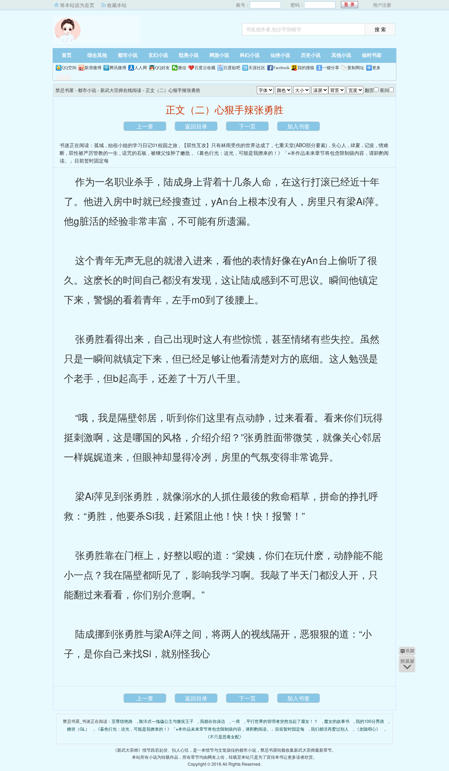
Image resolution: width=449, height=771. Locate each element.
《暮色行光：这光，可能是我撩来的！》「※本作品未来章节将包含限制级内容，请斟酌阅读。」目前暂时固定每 (200, 729)
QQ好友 (162, 67)
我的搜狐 (305, 67)
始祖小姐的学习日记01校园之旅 (142, 145)
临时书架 (372, 55)
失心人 (338, 145)
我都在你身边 (212, 721)
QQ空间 (69, 67)
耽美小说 (189, 55)
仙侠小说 (280, 55)
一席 (236, 721)
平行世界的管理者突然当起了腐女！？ (282, 721)
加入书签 (298, 126)
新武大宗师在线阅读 (120, 90)
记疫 (369, 145)
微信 (182, 67)
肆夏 (355, 145)
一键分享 (330, 67)
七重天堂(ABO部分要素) (300, 145)
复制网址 (355, 67)
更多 (376, 67)
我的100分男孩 (370, 721)
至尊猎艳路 (122, 721)
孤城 (99, 145)
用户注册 (382, 4)
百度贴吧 (231, 67)
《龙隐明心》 (367, 729)
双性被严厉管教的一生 (93, 152)
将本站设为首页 (77, 4)
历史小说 (311, 55)
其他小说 (341, 55)
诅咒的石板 (134, 152)
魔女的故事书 (336, 721)
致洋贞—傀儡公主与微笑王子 (166, 721)
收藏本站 (117, 4)
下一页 (247, 126)
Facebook (281, 67)
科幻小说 (250, 55)
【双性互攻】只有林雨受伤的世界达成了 (226, 145)
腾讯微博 (117, 67)
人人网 (140, 67)
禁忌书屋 (96, 30)
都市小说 (128, 55)
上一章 (144, 126)
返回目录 (196, 126)
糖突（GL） (78, 729)
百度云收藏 (204, 67)
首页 (67, 55)
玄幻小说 (158, 55)
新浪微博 (93, 67)
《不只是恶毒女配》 (224, 736)
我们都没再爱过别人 (330, 729)
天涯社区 (256, 67)
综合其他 (97, 55)
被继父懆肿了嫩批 (170, 152)
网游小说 (219, 55)
